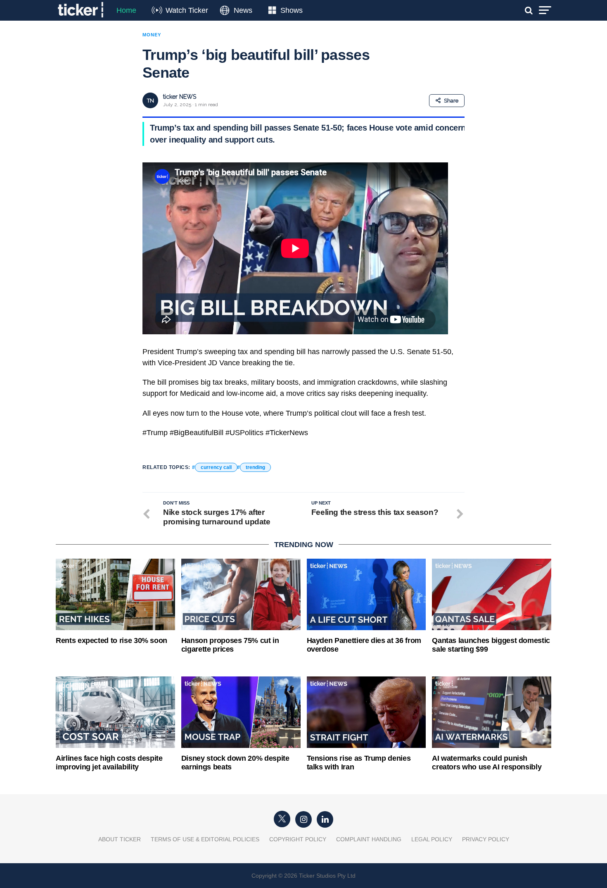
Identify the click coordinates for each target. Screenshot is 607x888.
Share (451, 101)
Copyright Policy (297, 839)
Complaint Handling (368, 839)
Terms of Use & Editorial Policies (205, 839)
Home (126, 10)
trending (255, 467)
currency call (216, 467)
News (243, 10)
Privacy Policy (485, 839)
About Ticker (119, 839)
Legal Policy (431, 839)
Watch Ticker (187, 10)
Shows (291, 10)
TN (150, 101)
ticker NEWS (179, 96)
